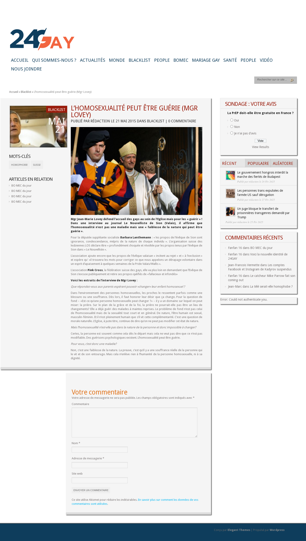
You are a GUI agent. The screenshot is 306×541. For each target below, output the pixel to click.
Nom (76, 443)
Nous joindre (26, 69)
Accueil (19, 60)
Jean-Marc (235, 286)
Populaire (258, 163)
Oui (236, 120)
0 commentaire (182, 121)
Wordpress (277, 530)
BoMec (180, 60)
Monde (117, 60)
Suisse (37, 164)
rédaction (100, 121)
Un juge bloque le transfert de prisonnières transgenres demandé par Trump (263, 213)
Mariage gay (206, 60)
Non (237, 127)
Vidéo (266, 60)
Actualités (92, 60)
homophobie (19, 164)
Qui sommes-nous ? (54, 60)
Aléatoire (283, 163)
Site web (77, 473)
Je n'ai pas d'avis (245, 133)
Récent (229, 163)
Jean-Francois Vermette (243, 265)
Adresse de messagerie (88, 458)
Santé (230, 60)
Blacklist (140, 60)
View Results (260, 147)
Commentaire (80, 404)
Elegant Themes (239, 530)
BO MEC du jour (21, 185)
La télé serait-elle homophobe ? (271, 286)
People (162, 60)
